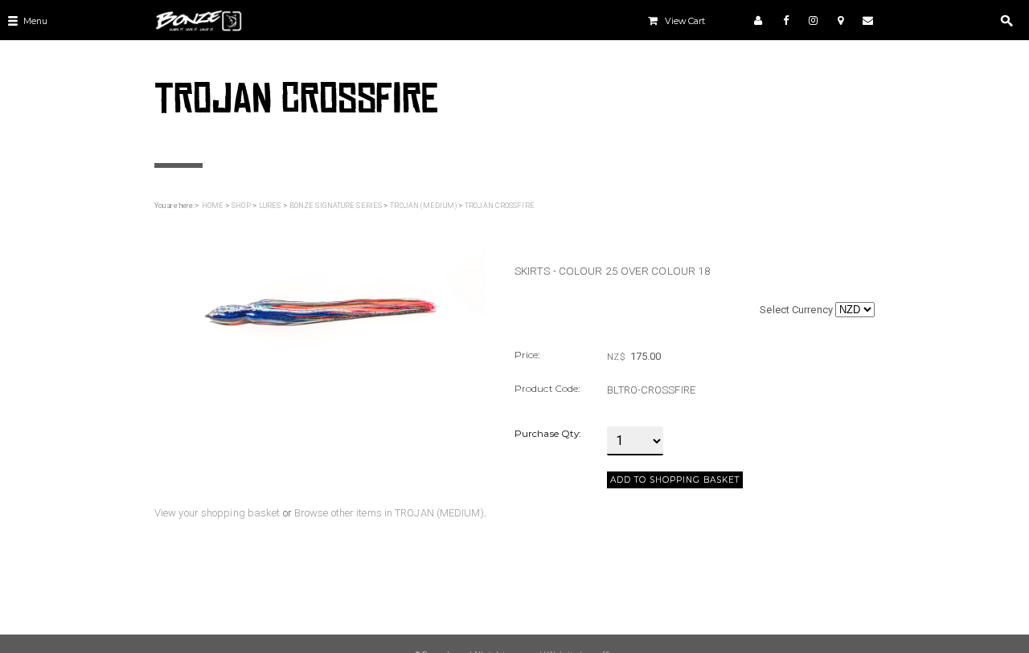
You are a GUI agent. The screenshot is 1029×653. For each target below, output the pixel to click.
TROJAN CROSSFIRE (500, 206)
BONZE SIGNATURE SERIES (335, 206)
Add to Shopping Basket (675, 480)
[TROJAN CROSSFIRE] (320, 292)
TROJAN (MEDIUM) (423, 206)
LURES (270, 206)
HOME (212, 206)
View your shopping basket (217, 513)
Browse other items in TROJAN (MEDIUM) (389, 513)
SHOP (241, 206)
